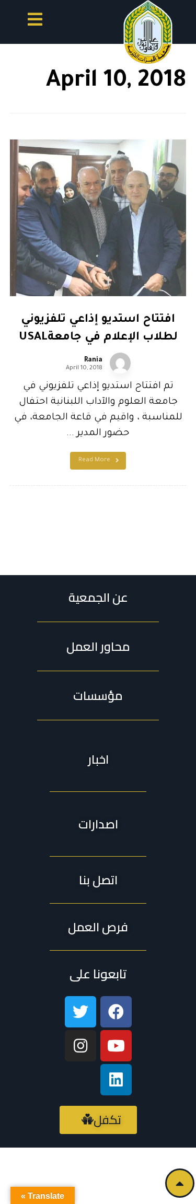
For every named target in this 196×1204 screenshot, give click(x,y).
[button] (35, 21)
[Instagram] (80, 1045)
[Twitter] (80, 1011)
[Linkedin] (116, 1079)
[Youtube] (116, 1045)
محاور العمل (98, 646)
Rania (93, 360)
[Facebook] (116, 1011)
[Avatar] (120, 363)
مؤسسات (98, 695)
